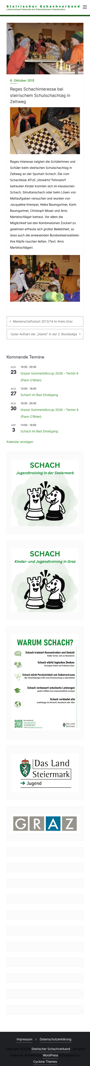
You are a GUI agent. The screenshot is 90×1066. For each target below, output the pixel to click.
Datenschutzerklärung (55, 1039)
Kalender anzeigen (20, 442)
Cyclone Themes (45, 1061)
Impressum (24, 1039)
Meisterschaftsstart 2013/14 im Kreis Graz (43, 321)
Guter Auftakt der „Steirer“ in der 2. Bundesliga (44, 334)
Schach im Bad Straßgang (39, 395)
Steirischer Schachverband (50, 1049)
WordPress (50, 1055)
